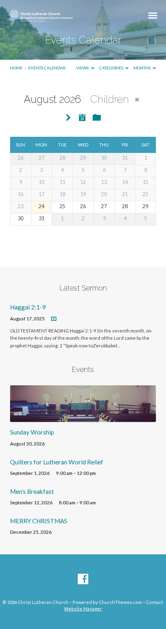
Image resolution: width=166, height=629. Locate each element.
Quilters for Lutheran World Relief (56, 462)
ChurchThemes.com (120, 602)
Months (142, 67)
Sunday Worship (32, 432)
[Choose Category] (96, 118)
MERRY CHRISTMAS (38, 521)
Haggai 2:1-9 (28, 307)
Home (16, 67)
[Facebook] (83, 579)
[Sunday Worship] (83, 417)
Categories (111, 67)
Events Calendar (47, 67)
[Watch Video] (53, 319)
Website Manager (83, 608)
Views (82, 67)
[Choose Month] (82, 117)
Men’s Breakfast (32, 491)
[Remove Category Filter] (137, 100)
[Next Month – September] (68, 118)
